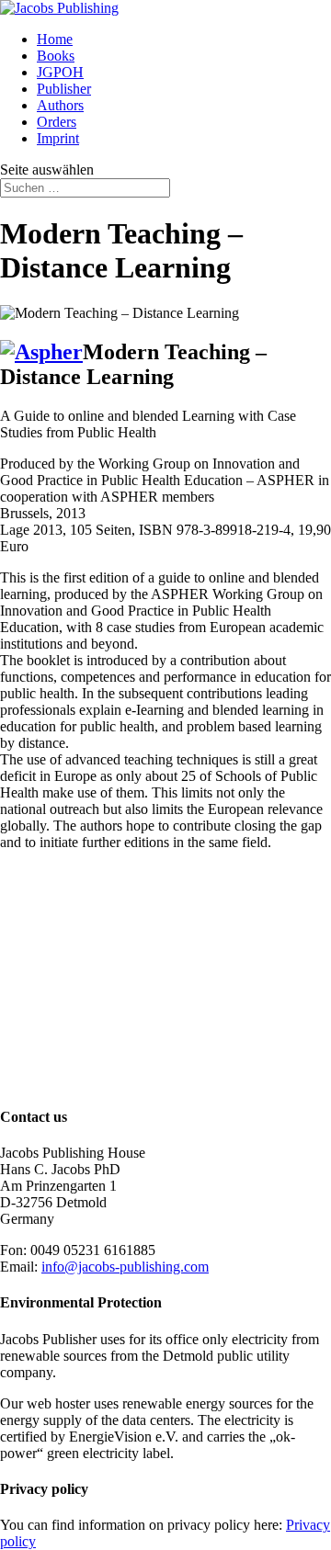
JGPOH (60, 72)
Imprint (58, 138)
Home (55, 39)
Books (55, 55)
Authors (60, 105)
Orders (56, 122)
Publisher (64, 88)
